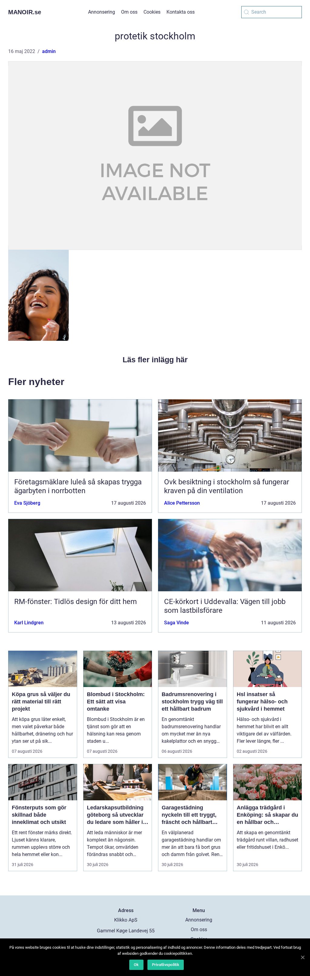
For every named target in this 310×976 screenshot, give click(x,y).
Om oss (129, 12)
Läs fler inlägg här (155, 359)
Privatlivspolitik (165, 964)
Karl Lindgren (29, 623)
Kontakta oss (181, 12)
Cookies (151, 12)
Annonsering (101, 12)
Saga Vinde (176, 623)
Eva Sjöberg (27, 503)
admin (49, 51)
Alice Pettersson (182, 503)
